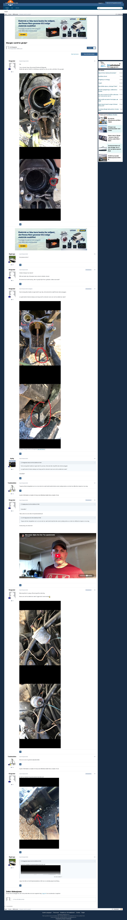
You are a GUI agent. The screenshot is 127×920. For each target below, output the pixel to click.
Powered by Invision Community (63, 918)
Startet (24, 61)
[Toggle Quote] (21, 462)
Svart (23, 254)
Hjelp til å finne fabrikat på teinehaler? (107, 73)
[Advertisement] (109, 37)
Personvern (56, 912)
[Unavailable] (40, 337)
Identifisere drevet (102, 76)
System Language (46, 912)
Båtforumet (19, 48)
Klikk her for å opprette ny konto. (113, 3)
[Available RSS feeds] (121, 909)
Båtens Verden (112, 115)
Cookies (78, 912)
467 (13, 264)
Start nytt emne (74, 54)
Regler (83, 912)
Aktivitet (17, 7)
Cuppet (100, 83)
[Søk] (121, 8)
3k (12, 469)
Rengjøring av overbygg (104, 79)
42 (13, 71)
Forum (7, 7)
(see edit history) (41, 449)
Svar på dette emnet (89, 54)
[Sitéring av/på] (20, 224)
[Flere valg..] (94, 61)
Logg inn (100, 3)
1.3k (13, 493)
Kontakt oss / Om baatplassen (67, 912)
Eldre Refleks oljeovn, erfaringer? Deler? (107, 86)
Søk (12, 7)
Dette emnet (115, 8)
